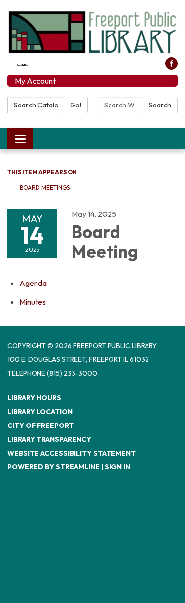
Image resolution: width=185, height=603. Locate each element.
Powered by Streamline (53, 466)
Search (160, 105)
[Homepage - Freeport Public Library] (92, 32)
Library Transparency (49, 439)
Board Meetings (45, 187)
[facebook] (171, 66)
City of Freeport (40, 425)
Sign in (117, 466)
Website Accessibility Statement (71, 453)
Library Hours (34, 397)
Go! (75, 105)
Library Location (40, 411)
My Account (35, 81)
